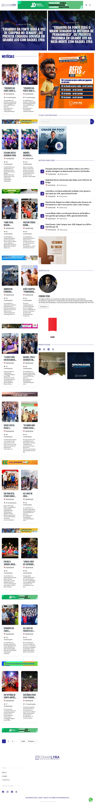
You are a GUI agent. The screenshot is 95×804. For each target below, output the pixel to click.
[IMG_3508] (20, 665)
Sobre (4, 776)
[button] (86, 5)
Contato (6, 780)
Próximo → (32, 741)
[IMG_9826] (50, 8)
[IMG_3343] (20, 396)
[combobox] (64, 121)
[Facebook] (40, 349)
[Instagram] (44, 349)
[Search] (92, 121)
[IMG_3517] (66, 108)
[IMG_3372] (20, 259)
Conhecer (44, 307)
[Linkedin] (49, 349)
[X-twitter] (53, 349)
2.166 (23, 741)
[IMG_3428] (20, 193)
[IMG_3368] (20, 123)
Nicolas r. (53, 801)
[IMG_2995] (20, 328)
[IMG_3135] (20, 464)
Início (4, 773)
